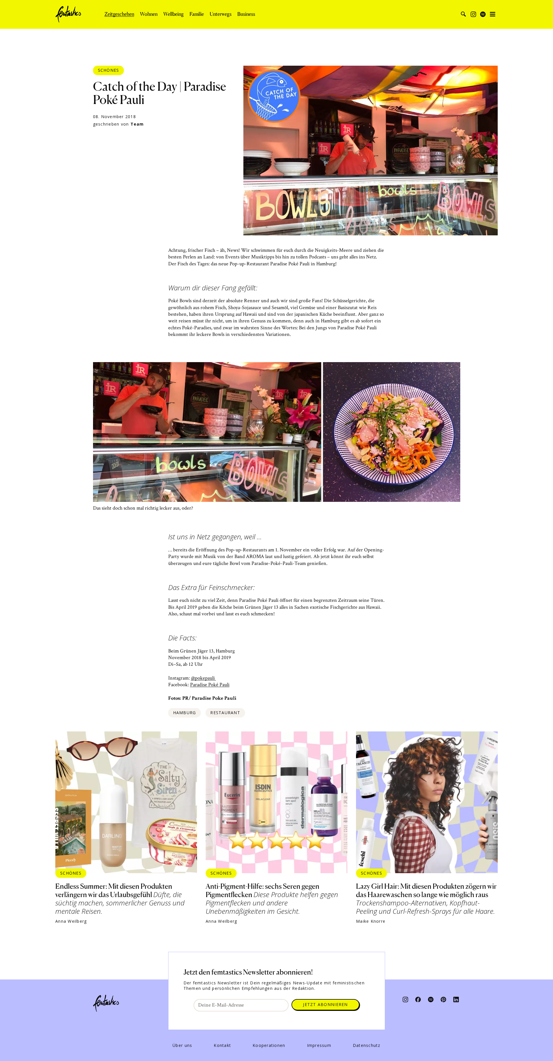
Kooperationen (269, 1045)
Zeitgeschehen (119, 14)
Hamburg (184, 712)
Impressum (319, 1045)
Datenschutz (366, 1045)
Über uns (182, 1045)
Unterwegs (221, 14)
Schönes (108, 70)
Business (246, 14)
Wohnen (149, 14)
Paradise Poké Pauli (210, 684)
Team (137, 124)
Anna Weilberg (71, 921)
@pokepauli (203, 678)
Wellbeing (173, 14)
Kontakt (222, 1045)
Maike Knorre (370, 921)
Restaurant (225, 712)
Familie (197, 14)
